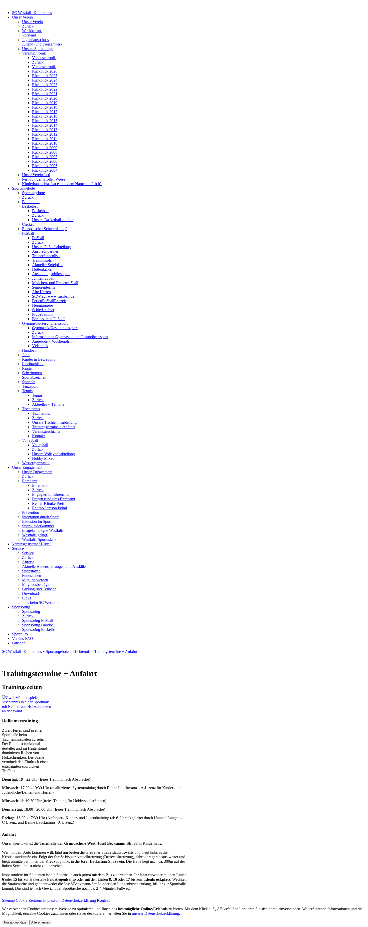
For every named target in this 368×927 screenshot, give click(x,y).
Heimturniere (42, 305)
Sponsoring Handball (39, 625)
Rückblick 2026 (44, 71)
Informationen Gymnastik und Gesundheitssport (70, 337)
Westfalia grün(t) (35, 535)
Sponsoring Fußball (37, 620)
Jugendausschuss (35, 40)
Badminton (31, 202)
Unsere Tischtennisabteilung (54, 422)
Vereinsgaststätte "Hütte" (31, 544)
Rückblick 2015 (44, 121)
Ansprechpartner (45, 251)
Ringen (28, 368)
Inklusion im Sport (36, 521)
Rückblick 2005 (44, 166)
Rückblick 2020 (44, 98)
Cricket (28, 224)
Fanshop (19, 643)
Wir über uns (32, 31)
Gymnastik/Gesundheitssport (45, 323)
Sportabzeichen (34, 377)
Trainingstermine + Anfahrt (53, 427)
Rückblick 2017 (44, 112)
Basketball (30, 206)
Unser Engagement (27, 467)
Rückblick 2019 (44, 103)
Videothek (40, 346)
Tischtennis (31, 409)
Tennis (27, 391)
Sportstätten (31, 571)
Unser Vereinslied (36, 175)
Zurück (28, 26)
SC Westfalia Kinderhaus (32, 13)
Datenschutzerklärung (78, 900)
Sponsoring (21, 607)
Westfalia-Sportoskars (39, 539)
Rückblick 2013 (44, 130)
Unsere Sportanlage (37, 49)
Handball (29, 350)
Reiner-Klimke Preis (48, 503)
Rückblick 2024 (44, 80)
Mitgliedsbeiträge (35, 584)
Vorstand (29, 35)
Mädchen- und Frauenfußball (55, 283)
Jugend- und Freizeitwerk (42, 44)
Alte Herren (41, 292)
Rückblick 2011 (44, 139)
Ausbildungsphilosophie (51, 274)
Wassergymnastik (36, 463)
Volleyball (30, 440)
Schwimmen (32, 373)
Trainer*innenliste (46, 256)
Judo (26, 355)
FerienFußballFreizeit (49, 301)
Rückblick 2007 (44, 157)
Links (26, 598)
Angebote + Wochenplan (52, 341)
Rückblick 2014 (44, 125)
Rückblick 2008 (44, 152)
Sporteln (28, 382)
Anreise (28, 562)
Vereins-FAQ (22, 638)
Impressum (51, 900)
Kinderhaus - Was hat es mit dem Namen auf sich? (62, 184)
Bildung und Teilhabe (39, 589)
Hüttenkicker (42, 269)
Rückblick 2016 (44, 116)
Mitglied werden (35, 580)
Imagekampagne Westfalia (43, 530)
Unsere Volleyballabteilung (53, 454)
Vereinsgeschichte (46, 431)
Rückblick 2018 (44, 107)
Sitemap (8, 900)
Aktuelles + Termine (48, 404)
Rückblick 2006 (44, 161)
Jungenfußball (43, 278)
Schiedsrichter (43, 310)
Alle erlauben (40, 922)
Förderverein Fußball (48, 319)
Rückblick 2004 (44, 170)
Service (18, 548)
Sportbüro (20, 634)
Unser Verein (22, 17)
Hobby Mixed (43, 458)
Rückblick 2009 (44, 148)
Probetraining (42, 314)
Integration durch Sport (40, 517)
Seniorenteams (43, 287)
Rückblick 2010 (44, 143)
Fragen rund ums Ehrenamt (53, 499)
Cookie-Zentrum (29, 900)
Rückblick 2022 (44, 89)
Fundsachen (31, 575)
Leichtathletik (33, 364)
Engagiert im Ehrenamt (50, 494)
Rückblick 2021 (44, 94)
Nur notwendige (15, 922)
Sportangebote (23, 188)
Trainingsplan (43, 260)
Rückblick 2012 (44, 134)
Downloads (31, 593)
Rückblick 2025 (44, 76)
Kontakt (38, 436)
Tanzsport (30, 386)
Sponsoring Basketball (40, 629)
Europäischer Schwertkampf (44, 229)
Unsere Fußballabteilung (51, 247)
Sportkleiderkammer (38, 526)
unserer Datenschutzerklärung (155, 913)
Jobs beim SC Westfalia (40, 602)
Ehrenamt (29, 481)
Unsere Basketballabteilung (53, 220)
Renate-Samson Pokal (49, 508)
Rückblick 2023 (44, 85)
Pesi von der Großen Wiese (43, 179)
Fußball (28, 233)
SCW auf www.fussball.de (53, 296)
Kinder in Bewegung (38, 359)
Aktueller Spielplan (47, 265)
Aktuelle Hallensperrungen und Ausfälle (54, 566)
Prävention (30, 512)
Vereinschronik (34, 53)
